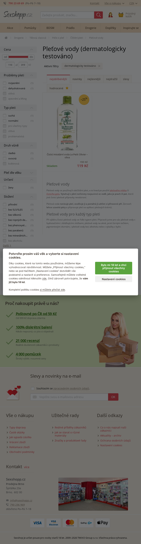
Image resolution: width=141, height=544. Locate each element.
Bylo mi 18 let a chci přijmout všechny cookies (113, 268)
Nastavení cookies (114, 279)
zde (44, 278)
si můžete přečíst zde (52, 289)
